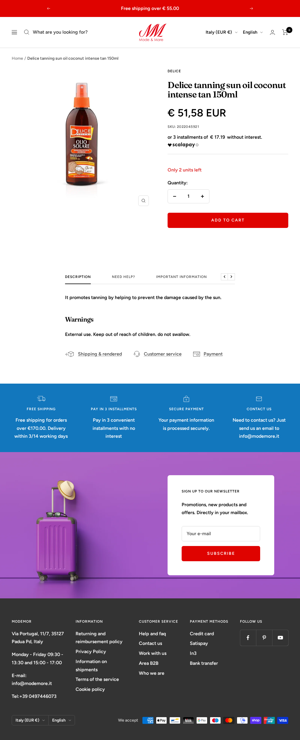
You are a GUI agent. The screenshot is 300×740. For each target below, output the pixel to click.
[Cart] (285, 32)
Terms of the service (97, 679)
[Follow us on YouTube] (280, 638)
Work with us (152, 653)
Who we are (151, 673)
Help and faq (152, 633)
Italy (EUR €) (219, 32)
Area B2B (148, 663)
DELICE (174, 71)
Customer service (163, 354)
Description (78, 277)
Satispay (199, 643)
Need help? (123, 277)
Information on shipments (91, 665)
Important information (181, 277)
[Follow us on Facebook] (248, 638)
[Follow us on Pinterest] (264, 638)
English (250, 32)
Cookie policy (90, 689)
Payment (213, 354)
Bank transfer (204, 663)
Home (17, 58)
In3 (193, 653)
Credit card (202, 633)
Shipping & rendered (100, 354)
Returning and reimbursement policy (99, 638)
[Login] (272, 32)
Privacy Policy (91, 651)
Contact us (150, 643)
